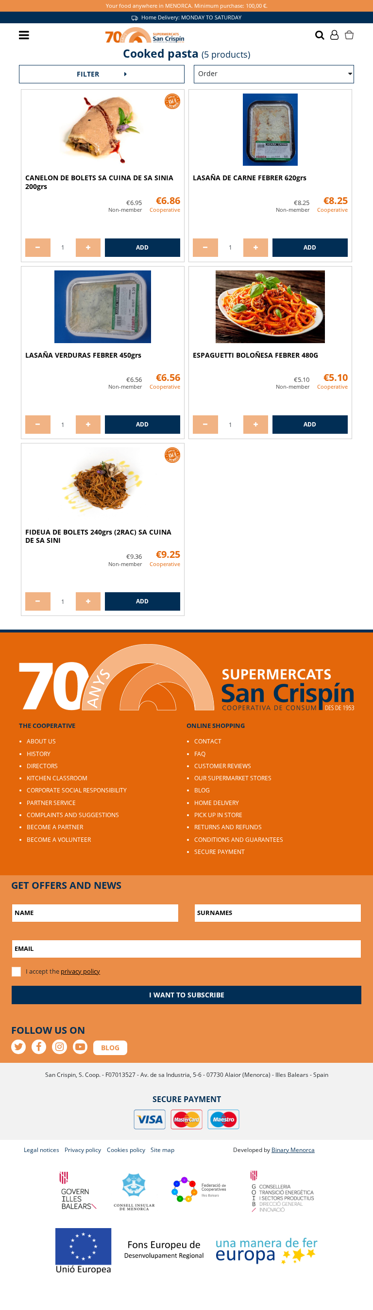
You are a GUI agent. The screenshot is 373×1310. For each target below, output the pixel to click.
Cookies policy (126, 1149)
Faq (199, 754)
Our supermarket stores (232, 778)
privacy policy (80, 971)
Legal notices (41, 1149)
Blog (202, 790)
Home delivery (216, 802)
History (39, 754)
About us (41, 741)
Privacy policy (83, 1149)
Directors (42, 766)
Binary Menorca (293, 1149)
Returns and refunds (228, 827)
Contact (207, 741)
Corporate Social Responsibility (77, 790)
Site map (162, 1149)
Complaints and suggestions (73, 815)
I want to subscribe (186, 994)
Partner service (51, 802)
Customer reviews (222, 766)
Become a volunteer (59, 839)
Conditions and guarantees (238, 839)
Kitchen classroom (57, 778)
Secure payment (219, 851)
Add (142, 247)
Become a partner (55, 827)
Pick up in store (218, 815)
